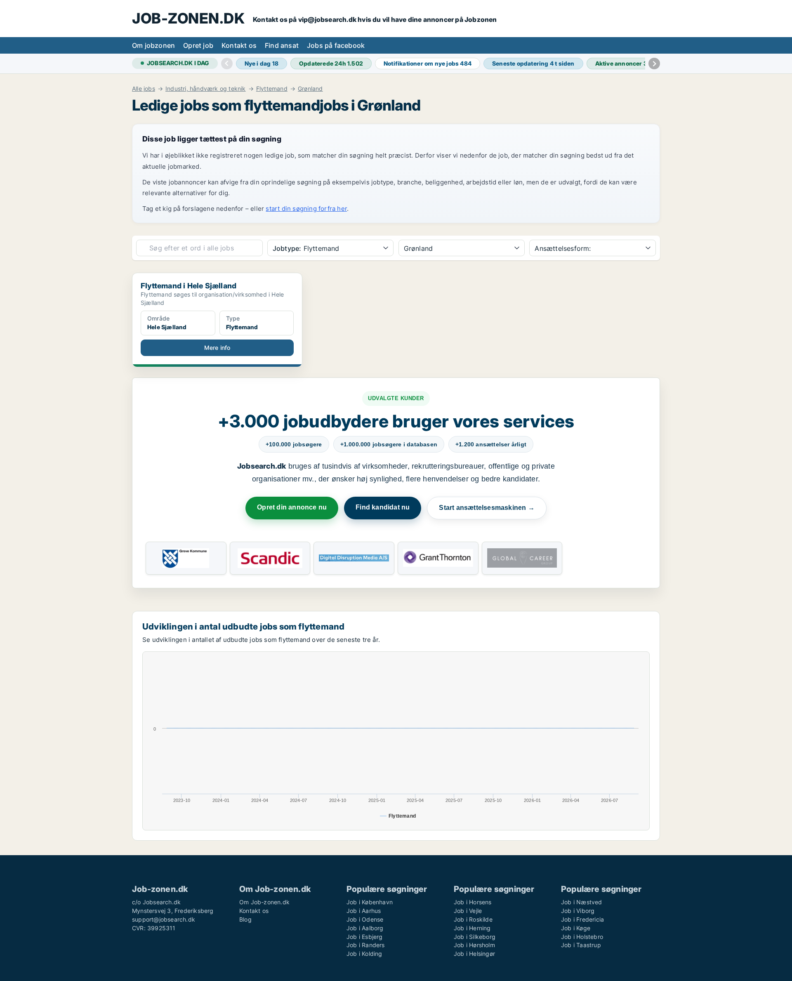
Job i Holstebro (582, 936)
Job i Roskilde (473, 919)
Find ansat (282, 45)
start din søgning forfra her (306, 208)
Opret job (198, 45)
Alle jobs (143, 88)
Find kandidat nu (383, 507)
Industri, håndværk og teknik (205, 88)
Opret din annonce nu (292, 507)
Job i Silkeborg (474, 936)
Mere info (217, 347)
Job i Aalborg (365, 927)
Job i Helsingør (474, 953)
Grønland (310, 88)
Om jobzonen (153, 45)
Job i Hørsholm (474, 944)
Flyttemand (272, 88)
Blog (245, 919)
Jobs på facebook (336, 45)
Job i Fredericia (582, 919)
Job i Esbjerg (364, 936)
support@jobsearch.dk (163, 919)
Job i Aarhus (363, 910)
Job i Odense (364, 919)
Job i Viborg (577, 910)
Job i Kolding (364, 953)
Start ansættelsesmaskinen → (486, 507)
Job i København (369, 902)
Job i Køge (575, 927)
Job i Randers (365, 944)
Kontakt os (239, 45)
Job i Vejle (468, 910)
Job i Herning (472, 927)
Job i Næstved (581, 902)
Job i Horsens (473, 902)
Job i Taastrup (581, 944)
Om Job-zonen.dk (264, 902)
